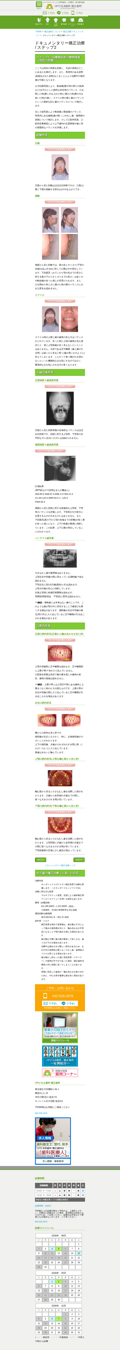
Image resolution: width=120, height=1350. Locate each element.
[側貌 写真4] (69, 259)
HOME (39, 31)
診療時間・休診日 (43, 1206)
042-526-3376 (62, 996)
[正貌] (60, 179)
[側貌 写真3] (50, 259)
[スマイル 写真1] (50, 331)
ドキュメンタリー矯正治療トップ (60, 865)
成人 (47, 24)
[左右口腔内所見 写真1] (47, 726)
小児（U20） (56, 24)
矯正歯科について (52, 31)
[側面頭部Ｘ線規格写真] (60, 480)
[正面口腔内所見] (60, 660)
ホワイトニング (72, 24)
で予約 (51, 13)
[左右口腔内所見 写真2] (71, 726)
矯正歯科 (64, 24)
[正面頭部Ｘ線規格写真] (60, 424)
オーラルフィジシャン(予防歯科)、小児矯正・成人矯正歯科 (64, 2)
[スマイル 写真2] (69, 331)
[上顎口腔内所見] (60, 785)
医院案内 (81, 24)
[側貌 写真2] (69, 232)
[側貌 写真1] (50, 232)
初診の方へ (39, 24)
